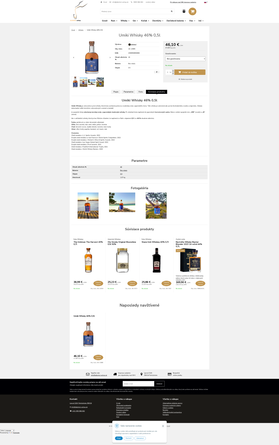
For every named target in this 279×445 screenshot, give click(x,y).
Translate (16, 433)
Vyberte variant (98, 283)
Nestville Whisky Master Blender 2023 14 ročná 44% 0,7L (189, 244)
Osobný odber (121, 412)
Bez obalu (123, 170)
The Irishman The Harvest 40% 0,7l (88, 243)
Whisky (80, 30)
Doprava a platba (122, 410)
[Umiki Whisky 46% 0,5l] (91, 57)
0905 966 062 (138, 2)
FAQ (117, 417)
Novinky (165, 410)
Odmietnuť (140, 438)
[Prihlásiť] (184, 11)
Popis (115, 91)
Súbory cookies (168, 408)
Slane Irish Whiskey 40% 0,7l (155, 242)
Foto (141, 91)
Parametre (128, 91)
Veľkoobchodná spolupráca (172, 412)
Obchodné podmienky (123, 405)
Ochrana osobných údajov (172, 405)
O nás (118, 403)
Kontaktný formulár (123, 415)
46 (121, 167)
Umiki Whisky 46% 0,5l (84, 316)
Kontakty (166, 415)
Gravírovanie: (170, 53)
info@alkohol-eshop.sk (120, 2)
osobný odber (150, 2)
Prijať (119, 438)
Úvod (105, 2)
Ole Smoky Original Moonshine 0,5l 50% (122, 243)
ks (170, 72)
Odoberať (159, 384)
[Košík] (192, 11)
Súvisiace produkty (156, 91)
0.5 (121, 174)
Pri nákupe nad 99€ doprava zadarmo (183, 2)
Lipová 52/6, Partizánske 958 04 (81, 403)
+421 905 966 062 (78, 411)
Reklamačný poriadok (123, 408)
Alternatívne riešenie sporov (172, 403)
